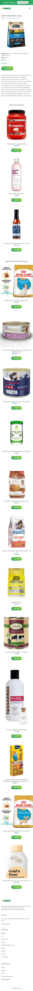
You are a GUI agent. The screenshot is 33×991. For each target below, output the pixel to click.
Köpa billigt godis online (8, 945)
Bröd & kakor (5, 939)
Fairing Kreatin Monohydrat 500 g (17, 144)
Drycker (3, 942)
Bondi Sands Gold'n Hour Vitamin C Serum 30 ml (16, 881)
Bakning (3, 933)
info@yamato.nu (5, 924)
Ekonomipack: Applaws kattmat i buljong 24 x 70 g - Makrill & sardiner (16, 351)
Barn (2, 936)
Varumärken (4, 957)
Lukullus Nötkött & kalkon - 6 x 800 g (16, 652)
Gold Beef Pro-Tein (16, 602)
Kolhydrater (4, 55)
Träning (15, 53)
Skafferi (20, 53)
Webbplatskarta (5, 979)
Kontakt (3, 970)
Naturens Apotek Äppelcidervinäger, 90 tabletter (16, 451)
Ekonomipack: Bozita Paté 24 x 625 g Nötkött (16, 401)
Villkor (3, 973)
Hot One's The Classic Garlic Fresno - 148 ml (16, 243)
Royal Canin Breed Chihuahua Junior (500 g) (16, 831)
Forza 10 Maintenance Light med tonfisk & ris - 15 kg (16, 551)
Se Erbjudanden (23, 2)
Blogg (3, 967)
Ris (9, 55)
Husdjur (10, 53)
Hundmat (25, 53)
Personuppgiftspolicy (7, 976)
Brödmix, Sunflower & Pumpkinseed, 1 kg (16, 501)
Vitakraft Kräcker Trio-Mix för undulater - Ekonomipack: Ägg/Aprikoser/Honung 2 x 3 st (16, 780)
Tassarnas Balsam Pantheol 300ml (16, 730)
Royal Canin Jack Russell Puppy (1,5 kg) (16, 300)
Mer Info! (7, 68)
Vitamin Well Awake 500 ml (16, 193)
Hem (2, 18)
